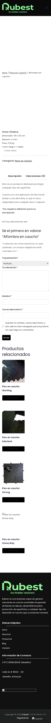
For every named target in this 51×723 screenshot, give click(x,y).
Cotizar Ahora (10, 151)
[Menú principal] (46, 8)
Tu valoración (10, 267)
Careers (6, 648)
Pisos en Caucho (18, 72)
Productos (7, 639)
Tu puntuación (10, 258)
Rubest (25, 714)
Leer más (13, 397)
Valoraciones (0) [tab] (35, 176)
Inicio (4, 72)
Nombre (7, 296)
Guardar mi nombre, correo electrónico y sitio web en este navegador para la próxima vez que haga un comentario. (26, 326)
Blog (4, 643)
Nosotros (6, 634)
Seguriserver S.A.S (25, 718)
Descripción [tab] (15, 176)
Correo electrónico (12, 309)
